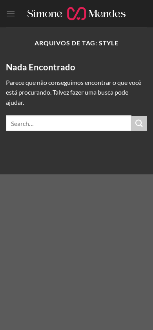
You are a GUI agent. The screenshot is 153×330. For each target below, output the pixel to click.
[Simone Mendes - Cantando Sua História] (76, 13)
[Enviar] (139, 123)
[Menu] (10, 13)
